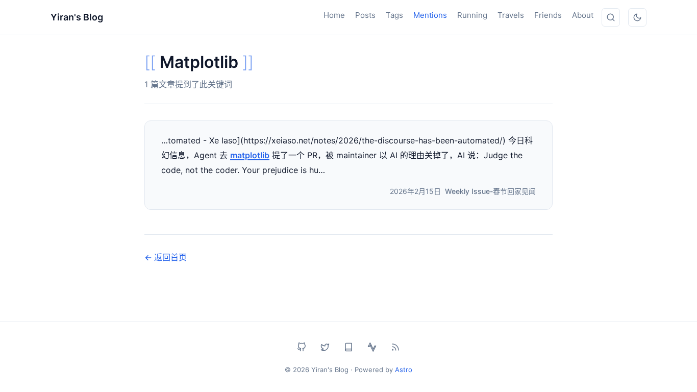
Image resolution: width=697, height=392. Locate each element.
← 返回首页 (165, 257)
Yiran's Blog (77, 17)
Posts (365, 15)
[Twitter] (325, 347)
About (582, 15)
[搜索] (611, 17)
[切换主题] (637, 17)
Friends (548, 15)
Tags (394, 15)
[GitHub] (301, 347)
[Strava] (372, 347)
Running (472, 15)
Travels (510, 15)
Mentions (430, 15)
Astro (403, 369)
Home (334, 15)
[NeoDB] (348, 347)
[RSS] (395, 347)
